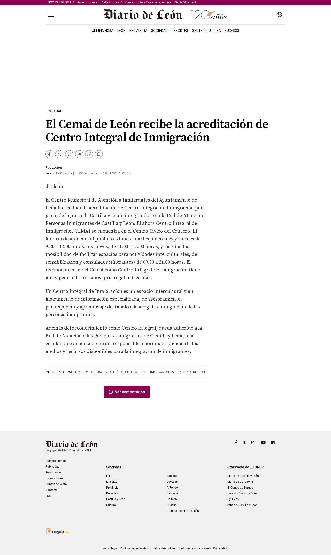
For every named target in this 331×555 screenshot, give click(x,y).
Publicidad (53, 466)
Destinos (172, 493)
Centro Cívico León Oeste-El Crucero (119, 372)
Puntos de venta (56, 484)
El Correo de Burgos (240, 487)
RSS (48, 496)
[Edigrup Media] (58, 531)
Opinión (172, 499)
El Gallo (172, 505)
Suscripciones (55, 472)
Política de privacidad (134, 548)
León (121, 30)
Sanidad (172, 476)
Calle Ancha (109, 2)
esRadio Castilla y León (242, 505)
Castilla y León (115, 499)
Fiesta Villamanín (185, 2)
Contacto (52, 490)
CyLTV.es (233, 499)
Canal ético (220, 548)
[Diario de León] (165, 14)
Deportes (180, 30)
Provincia (138, 30)
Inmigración (159, 372)
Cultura (213, 30)
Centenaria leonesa (158, 2)
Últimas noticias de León (183, 511)
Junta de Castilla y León (70, 372)
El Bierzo (111, 481)
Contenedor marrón (85, 2)
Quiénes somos (56, 461)
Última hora (102, 30)
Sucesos (232, 30)
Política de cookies (163, 548)
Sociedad (159, 30)
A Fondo (172, 487)
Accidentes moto (131, 2)
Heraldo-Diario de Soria (242, 493)
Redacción (54, 167)
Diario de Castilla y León (243, 476)
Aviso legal (110, 548)
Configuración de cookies (194, 548)
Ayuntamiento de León (188, 372)
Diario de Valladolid (240, 481)
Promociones (54, 478)
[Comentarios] (99, 154)
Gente (197, 30)
